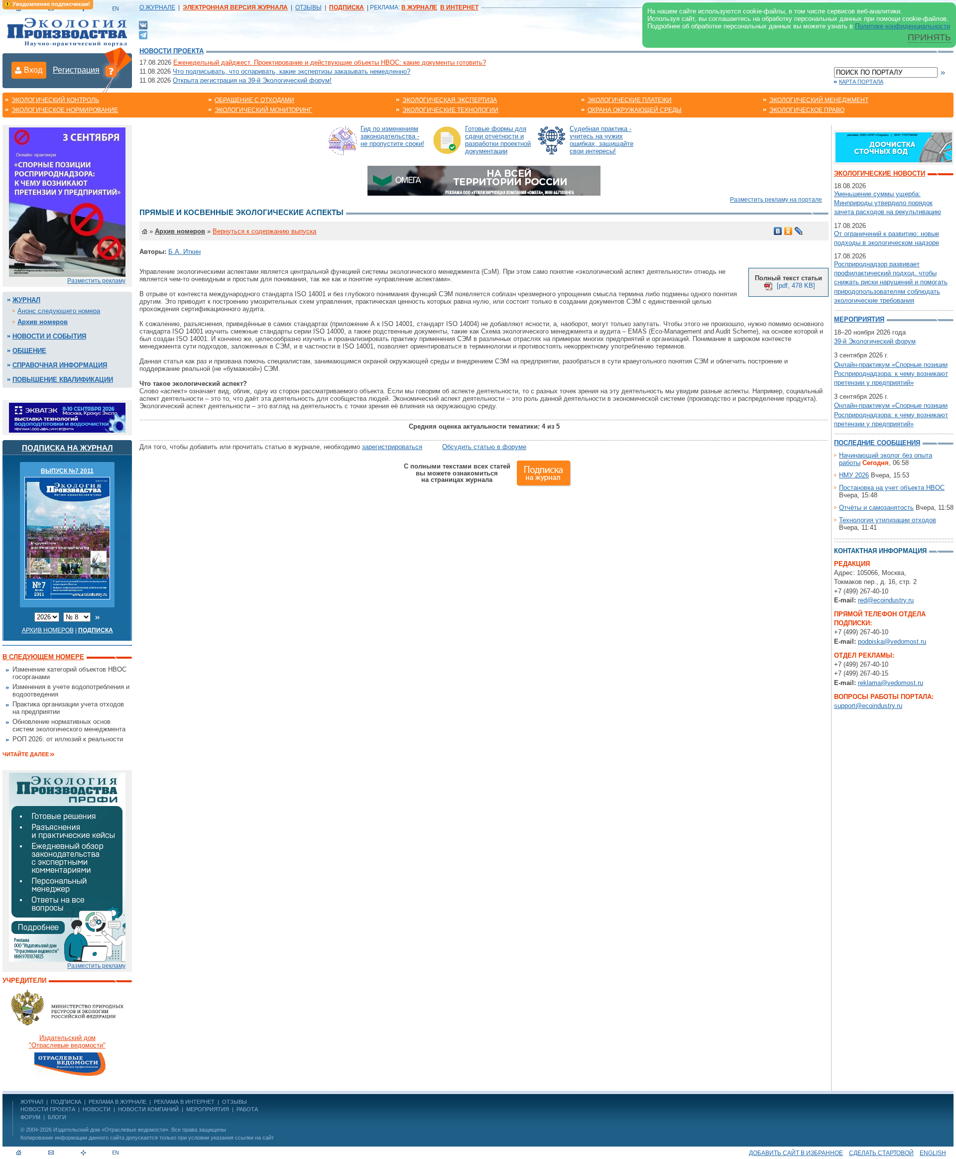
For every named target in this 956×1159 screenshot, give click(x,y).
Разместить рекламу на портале (776, 199)
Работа (247, 1109)
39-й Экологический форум (875, 341)
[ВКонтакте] (143, 24)
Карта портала (861, 82)
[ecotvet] (67, 866)
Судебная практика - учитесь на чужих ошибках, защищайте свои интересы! (601, 140)
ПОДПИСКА (66, 1102)
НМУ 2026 (854, 475)
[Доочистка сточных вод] (894, 146)
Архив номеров (42, 322)
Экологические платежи (630, 100)
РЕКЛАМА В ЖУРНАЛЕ (117, 1102)
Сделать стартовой (881, 1153)
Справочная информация (59, 365)
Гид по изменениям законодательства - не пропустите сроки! (392, 136)
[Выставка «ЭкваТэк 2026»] (67, 417)
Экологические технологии (450, 110)
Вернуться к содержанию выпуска (264, 231)
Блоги (57, 1117)
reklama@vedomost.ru (890, 683)
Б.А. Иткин (184, 251)
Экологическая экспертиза (449, 100)
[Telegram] (143, 34)
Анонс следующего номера (58, 311)
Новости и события (49, 336)
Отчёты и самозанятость (876, 507)
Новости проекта (171, 51)
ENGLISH (933, 1153)
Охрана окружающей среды (635, 110)
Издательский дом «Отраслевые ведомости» (110, 1130)
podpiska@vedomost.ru (892, 641)
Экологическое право (806, 110)
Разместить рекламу (96, 280)
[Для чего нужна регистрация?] (111, 70)
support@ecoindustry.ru (868, 705)
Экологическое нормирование (64, 110)
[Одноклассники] (788, 231)
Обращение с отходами (254, 100)
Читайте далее (25, 754)
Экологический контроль (55, 100)
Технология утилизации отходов (887, 520)
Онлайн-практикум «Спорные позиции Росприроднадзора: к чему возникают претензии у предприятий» (891, 373)
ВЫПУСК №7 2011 (67, 470)
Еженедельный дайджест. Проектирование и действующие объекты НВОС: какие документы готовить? (329, 62)
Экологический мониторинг (263, 110)
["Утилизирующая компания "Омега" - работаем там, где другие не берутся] (483, 180)
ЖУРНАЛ (31, 1102)
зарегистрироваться (392, 447)
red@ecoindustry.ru (886, 600)
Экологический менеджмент (818, 100)
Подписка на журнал (67, 448)
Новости (97, 1109)
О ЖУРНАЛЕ (157, 7)
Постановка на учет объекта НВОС (892, 487)
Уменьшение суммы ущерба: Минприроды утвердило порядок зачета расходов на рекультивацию (887, 203)
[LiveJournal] (799, 231)
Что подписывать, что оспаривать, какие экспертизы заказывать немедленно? (291, 71)
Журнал (26, 300)
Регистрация (76, 70)
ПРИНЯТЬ (929, 37)
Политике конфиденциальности (902, 26)
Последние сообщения (877, 443)
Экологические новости (879, 173)
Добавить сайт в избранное (796, 1153)
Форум (30, 1117)
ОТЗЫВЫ (308, 7)
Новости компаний (148, 1109)
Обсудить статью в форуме (484, 447)
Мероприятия (859, 319)
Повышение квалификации (62, 379)
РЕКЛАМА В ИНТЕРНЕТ (184, 1102)
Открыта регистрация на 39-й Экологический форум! (252, 80)
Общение (29, 350)
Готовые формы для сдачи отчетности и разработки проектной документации (498, 140)
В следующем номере (43, 657)
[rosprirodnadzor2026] (67, 201)
